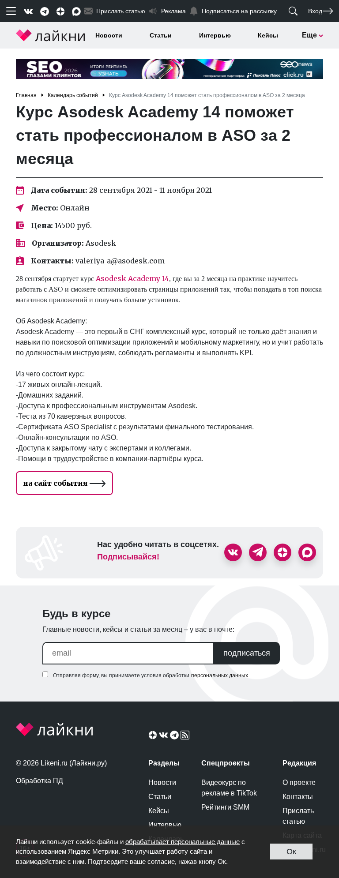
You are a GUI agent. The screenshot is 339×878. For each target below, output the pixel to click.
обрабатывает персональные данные (182, 841)
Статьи (161, 35)
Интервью (215, 35)
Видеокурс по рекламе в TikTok (229, 788)
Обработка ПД (39, 780)
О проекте (299, 782)
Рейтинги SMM (225, 807)
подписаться (246, 653)
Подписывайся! (128, 556)
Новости (108, 35)
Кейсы (268, 35)
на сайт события (56, 483)
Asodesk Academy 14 (132, 278)
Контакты (297, 796)
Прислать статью (298, 816)
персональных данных (219, 675)
